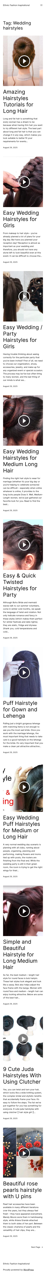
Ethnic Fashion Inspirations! (16, 5)
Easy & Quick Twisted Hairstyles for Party (20, 585)
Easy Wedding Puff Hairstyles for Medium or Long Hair (21, 827)
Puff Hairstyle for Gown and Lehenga (20, 709)
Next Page (37, 1247)
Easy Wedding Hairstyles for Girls (21, 219)
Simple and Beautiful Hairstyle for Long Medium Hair (20, 954)
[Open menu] (41, 5)
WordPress (28, 1269)
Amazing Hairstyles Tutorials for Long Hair (18, 101)
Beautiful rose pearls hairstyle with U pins (22, 1189)
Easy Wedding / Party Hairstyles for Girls (22, 336)
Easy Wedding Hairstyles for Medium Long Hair (21, 461)
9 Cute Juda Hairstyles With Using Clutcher (22, 1075)
